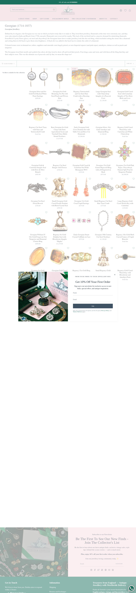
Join (93, 306)
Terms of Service (77, 312)
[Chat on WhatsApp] (131, 588)
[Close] (115, 275)
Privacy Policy (105, 310)
